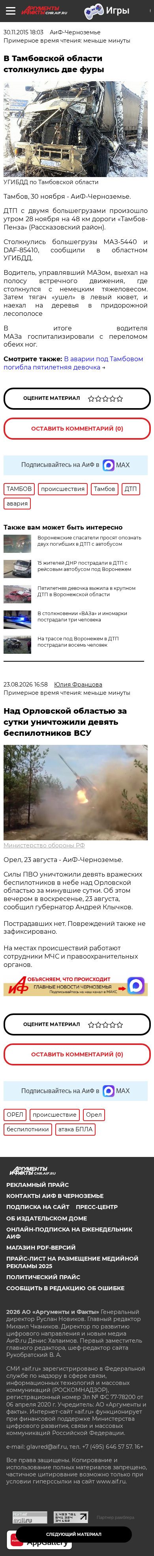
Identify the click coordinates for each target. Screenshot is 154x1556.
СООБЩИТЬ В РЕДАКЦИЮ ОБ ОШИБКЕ (65, 1288)
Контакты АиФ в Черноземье (54, 1196)
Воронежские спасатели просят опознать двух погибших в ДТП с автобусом (89, 541)
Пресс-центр (97, 1207)
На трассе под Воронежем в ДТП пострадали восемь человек (78, 642)
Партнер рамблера (115, 1517)
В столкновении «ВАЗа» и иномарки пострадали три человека (82, 616)
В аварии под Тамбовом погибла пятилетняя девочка (73, 363)
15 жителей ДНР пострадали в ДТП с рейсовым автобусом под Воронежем (84, 566)
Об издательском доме (46, 1218)
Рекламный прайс (37, 1184)
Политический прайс (43, 1277)
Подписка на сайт (37, 1207)
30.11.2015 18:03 (23, 32)
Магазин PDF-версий (41, 1247)
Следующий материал (73, 1534)
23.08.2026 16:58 (26, 684)
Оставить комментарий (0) (77, 428)
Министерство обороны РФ (44, 845)
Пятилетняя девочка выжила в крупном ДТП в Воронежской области (86, 591)
